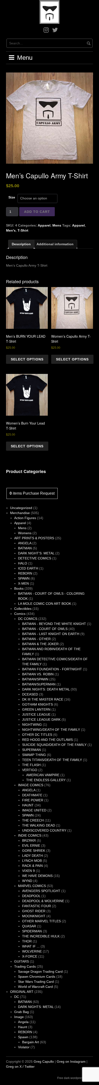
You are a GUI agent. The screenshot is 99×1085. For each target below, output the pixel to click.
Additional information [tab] (55, 244)
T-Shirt (23, 230)
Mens (56, 225)
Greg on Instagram (71, 1061)
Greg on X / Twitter (20, 1066)
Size (11, 197)
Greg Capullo (44, 1061)
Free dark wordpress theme (75, 1078)
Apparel (44, 225)
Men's (11, 230)
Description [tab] (21, 244)
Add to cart (37, 212)
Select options (27, 359)
